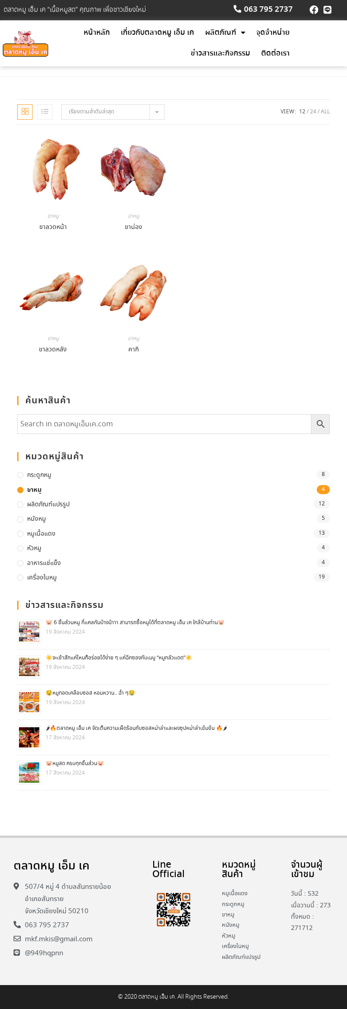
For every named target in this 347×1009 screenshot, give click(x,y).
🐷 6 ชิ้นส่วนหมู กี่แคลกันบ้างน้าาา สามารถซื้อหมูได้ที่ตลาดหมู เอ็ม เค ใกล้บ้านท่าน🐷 (135, 622)
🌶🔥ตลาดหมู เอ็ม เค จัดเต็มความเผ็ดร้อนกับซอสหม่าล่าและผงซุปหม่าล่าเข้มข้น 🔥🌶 (136, 728)
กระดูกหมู (39, 475)
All (325, 112)
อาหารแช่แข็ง (44, 563)
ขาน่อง (133, 227)
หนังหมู (36, 518)
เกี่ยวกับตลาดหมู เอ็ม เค (157, 32)
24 (313, 112)
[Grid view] (25, 112)
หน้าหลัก (97, 32)
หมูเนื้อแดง (41, 533)
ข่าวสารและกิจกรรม (220, 53)
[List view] (44, 112)
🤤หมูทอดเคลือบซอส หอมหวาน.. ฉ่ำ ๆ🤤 (90, 693)
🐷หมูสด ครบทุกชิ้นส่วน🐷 (75, 763)
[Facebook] (314, 9)
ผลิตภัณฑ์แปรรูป (48, 504)
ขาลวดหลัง (53, 349)
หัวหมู (34, 548)
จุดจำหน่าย (273, 32)
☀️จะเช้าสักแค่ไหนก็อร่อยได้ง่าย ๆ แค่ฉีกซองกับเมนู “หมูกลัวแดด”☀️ (119, 658)
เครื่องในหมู (42, 577)
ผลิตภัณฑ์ (220, 32)
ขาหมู (53, 216)
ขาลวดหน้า (53, 227)
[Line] (327, 9)
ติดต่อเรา (275, 53)
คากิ (133, 349)
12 (302, 112)
